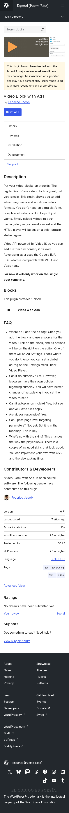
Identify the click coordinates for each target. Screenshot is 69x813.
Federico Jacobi (19, 102)
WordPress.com (16, 726)
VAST (52, 575)
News (7, 670)
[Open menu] (63, 5)
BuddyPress (14, 746)
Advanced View (14, 585)
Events (41, 701)
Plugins (41, 677)
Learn (7, 695)
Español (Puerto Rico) (27, 763)
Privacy (9, 683)
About (8, 664)
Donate (43, 708)
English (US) (58, 559)
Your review (12, 613)
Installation (15, 145)
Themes (41, 670)
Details (12, 126)
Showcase (43, 664)
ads (47, 567)
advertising (58, 567)
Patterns (42, 683)
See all (60, 613)
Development (17, 154)
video (61, 575)
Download (12, 112)
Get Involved (45, 695)
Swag (42, 715)
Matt (9, 733)
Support (12, 164)
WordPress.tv (15, 715)
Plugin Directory (13, 16)
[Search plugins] (42, 29)
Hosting (9, 677)
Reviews (13, 136)
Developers (11, 708)
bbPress (11, 739)
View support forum (17, 641)
